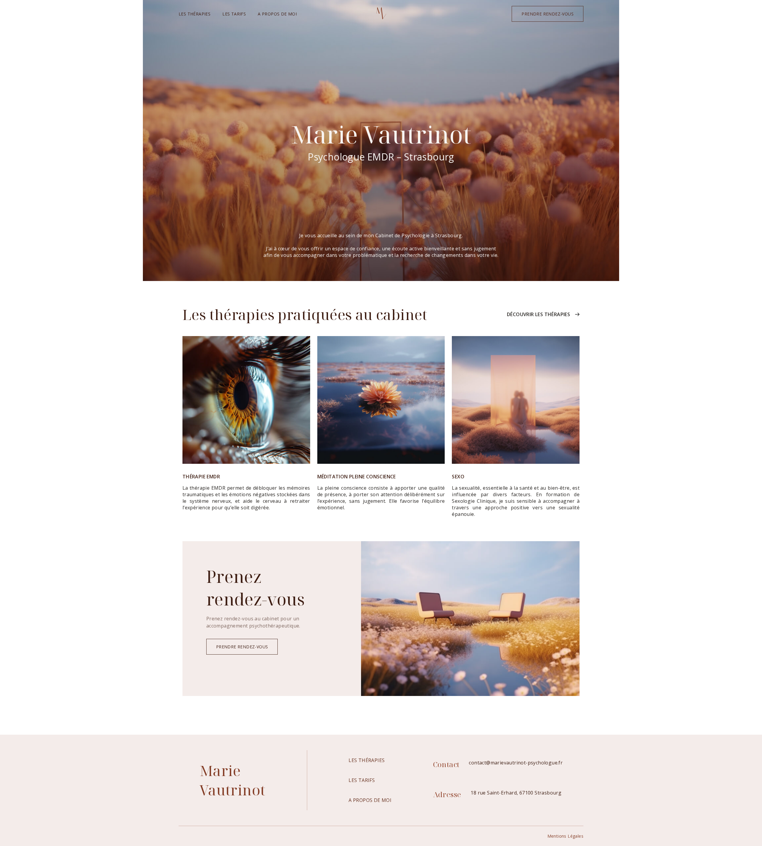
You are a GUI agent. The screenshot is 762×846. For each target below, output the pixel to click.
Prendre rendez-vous (547, 14)
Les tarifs (234, 14)
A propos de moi (277, 14)
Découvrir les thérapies (538, 314)
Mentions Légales (565, 836)
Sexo (458, 476)
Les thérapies (194, 14)
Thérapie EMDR (201, 476)
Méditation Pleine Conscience (356, 476)
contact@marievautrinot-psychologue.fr (516, 762)
